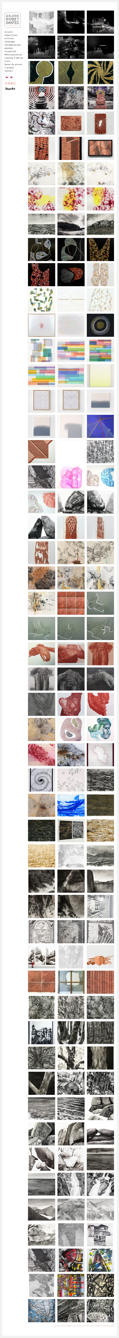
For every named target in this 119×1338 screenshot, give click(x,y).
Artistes (9, 38)
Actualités (10, 51)
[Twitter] (9, 83)
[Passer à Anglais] (11, 77)
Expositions (11, 35)
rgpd (112, 1326)
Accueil (9, 32)
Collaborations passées (13, 46)
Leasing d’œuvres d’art (14, 59)
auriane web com (86, 1326)
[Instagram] (11, 83)
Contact (9, 71)
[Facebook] (6, 83)
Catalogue (10, 42)
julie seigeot (67, 1326)
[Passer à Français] (7, 77)
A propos (9, 68)
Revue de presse (13, 64)
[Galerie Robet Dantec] (12, 20)
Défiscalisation (13, 55)
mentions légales (102, 1326)
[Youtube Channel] (14, 83)
